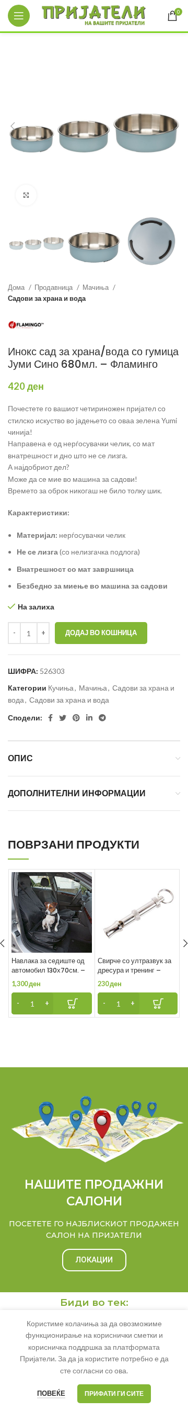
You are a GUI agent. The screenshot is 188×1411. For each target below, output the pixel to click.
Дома (17, 287)
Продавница (54, 287)
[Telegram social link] (102, 718)
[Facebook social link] (50, 718)
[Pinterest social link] (76, 718)
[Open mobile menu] (19, 15)
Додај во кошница (101, 632)
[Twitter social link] (62, 718)
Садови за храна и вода (47, 298)
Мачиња (96, 287)
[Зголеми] (26, 195)
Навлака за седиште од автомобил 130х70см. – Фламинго (48, 970)
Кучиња (61, 687)
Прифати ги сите (114, 1393)
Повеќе (51, 1393)
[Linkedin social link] (89, 718)
